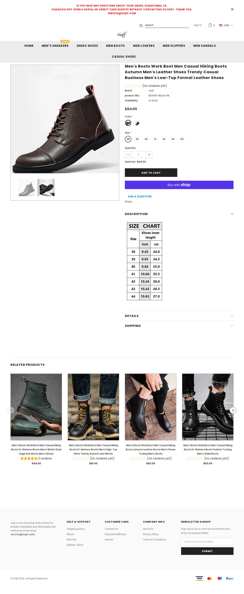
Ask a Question (140, 196)
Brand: (128, 90)
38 (128, 139)
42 (163, 139)
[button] (146, 86)
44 (182, 139)
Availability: (131, 100)
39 (137, 139)
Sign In (198, 25)
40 (146, 139)
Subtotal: (130, 161)
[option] (65, 119)
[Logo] (122, 34)
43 (172, 139)
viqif (151, 90)
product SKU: (132, 95)
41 (155, 139)
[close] (232, 9)
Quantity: (130, 148)
